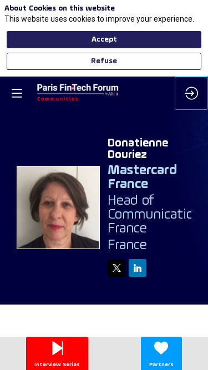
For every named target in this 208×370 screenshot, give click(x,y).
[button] (16, 93)
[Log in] (191, 93)
